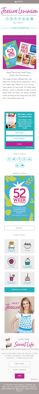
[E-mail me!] (31, 18)
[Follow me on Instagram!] (19, 18)
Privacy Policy (29, 147)
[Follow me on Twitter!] (11, 18)
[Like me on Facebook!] (7, 18)
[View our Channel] (27, 18)
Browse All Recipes (19, 289)
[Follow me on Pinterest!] (15, 18)
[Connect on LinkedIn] (23, 18)
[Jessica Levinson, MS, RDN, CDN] (19, 11)
